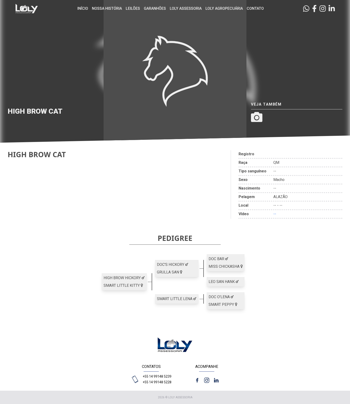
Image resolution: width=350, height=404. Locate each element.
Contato (255, 8)
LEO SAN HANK (222, 281)
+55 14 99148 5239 (157, 376)
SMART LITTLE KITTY (122, 285)
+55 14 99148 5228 (157, 382)
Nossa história (107, 8)
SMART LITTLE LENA (175, 299)
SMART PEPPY (222, 304)
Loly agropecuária (224, 8)
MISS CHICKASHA (224, 266)
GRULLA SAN (168, 272)
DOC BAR (217, 259)
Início (82, 8)
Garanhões (155, 8)
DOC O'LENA (220, 297)
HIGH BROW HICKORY (123, 278)
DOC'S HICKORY (171, 264)
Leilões (133, 8)
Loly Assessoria (186, 8)
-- (274, 214)
